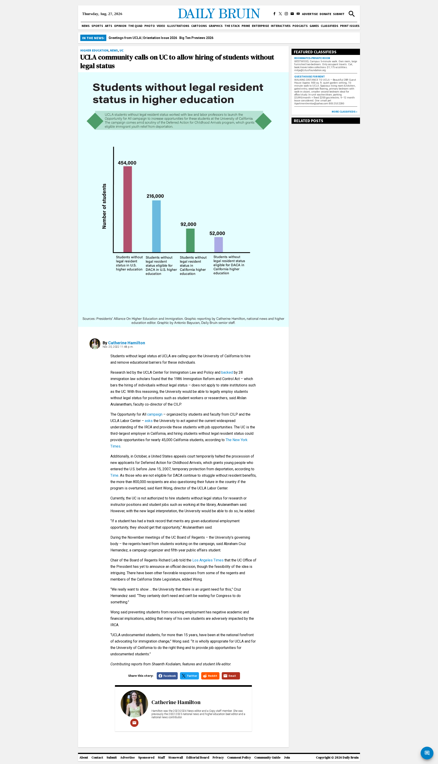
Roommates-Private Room (312, 58)
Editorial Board (197, 757)
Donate (325, 14)
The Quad (135, 26)
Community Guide (267, 757)
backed (227, 372)
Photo (149, 26)
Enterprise (260, 26)
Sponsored (146, 757)
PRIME (246, 26)
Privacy (218, 757)
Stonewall (175, 757)
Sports (97, 26)
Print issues (350, 26)
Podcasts (300, 26)
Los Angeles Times (208, 560)
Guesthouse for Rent (309, 76)
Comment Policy (239, 757)
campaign (154, 414)
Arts (108, 26)
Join (287, 757)
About (83, 757)
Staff (161, 757)
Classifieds (329, 26)
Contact (97, 757)
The (229, 440)
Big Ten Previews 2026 (196, 38)
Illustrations (178, 26)
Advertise (310, 14)
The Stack (232, 26)
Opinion (120, 26)
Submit (338, 14)
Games (314, 26)
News (86, 26)
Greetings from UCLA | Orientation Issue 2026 (143, 38)
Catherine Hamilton (126, 342)
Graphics (216, 26)
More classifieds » (344, 111)
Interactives (281, 26)
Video (161, 26)
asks (149, 421)
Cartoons (199, 26)
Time (114, 475)
